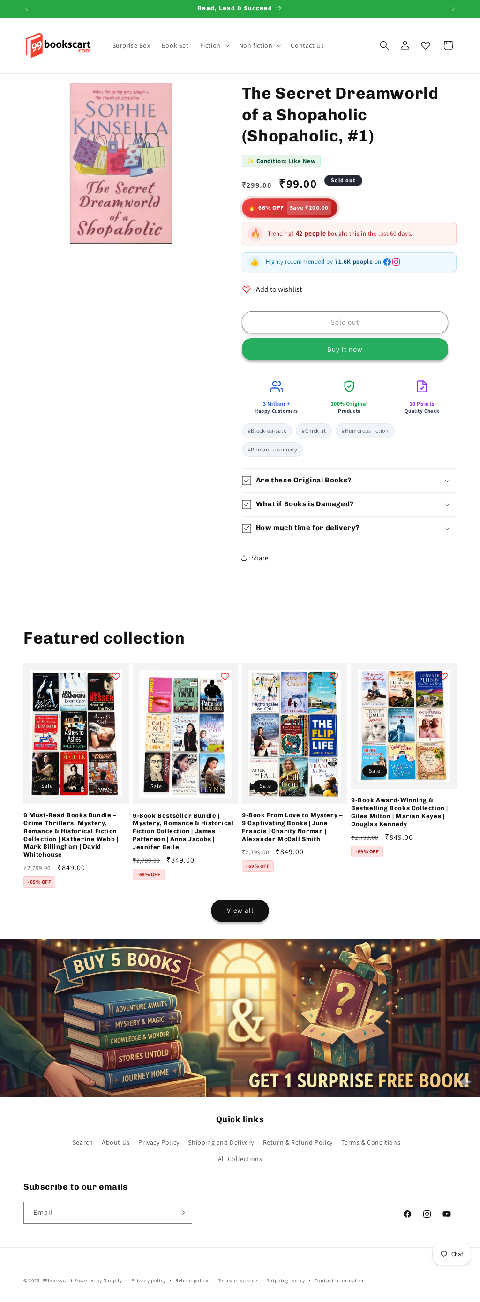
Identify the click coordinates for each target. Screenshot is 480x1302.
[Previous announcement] (26, 9)
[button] (214, 45)
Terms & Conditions (370, 1142)
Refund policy (192, 1280)
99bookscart (58, 1280)
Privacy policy (148, 1280)
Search (83, 1142)
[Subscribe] (181, 1213)
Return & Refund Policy (298, 1142)
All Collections (240, 1158)
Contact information (340, 1280)
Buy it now (345, 349)
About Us (116, 1142)
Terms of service (237, 1280)
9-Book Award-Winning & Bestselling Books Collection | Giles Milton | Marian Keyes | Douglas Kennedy (399, 812)
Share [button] (260, 558)
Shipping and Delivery (221, 1142)
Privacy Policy (158, 1142)
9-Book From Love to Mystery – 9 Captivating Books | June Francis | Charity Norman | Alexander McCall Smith (292, 827)
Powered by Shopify (98, 1280)
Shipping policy (286, 1280)
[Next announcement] (453, 9)
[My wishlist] (425, 45)
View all (240, 910)
